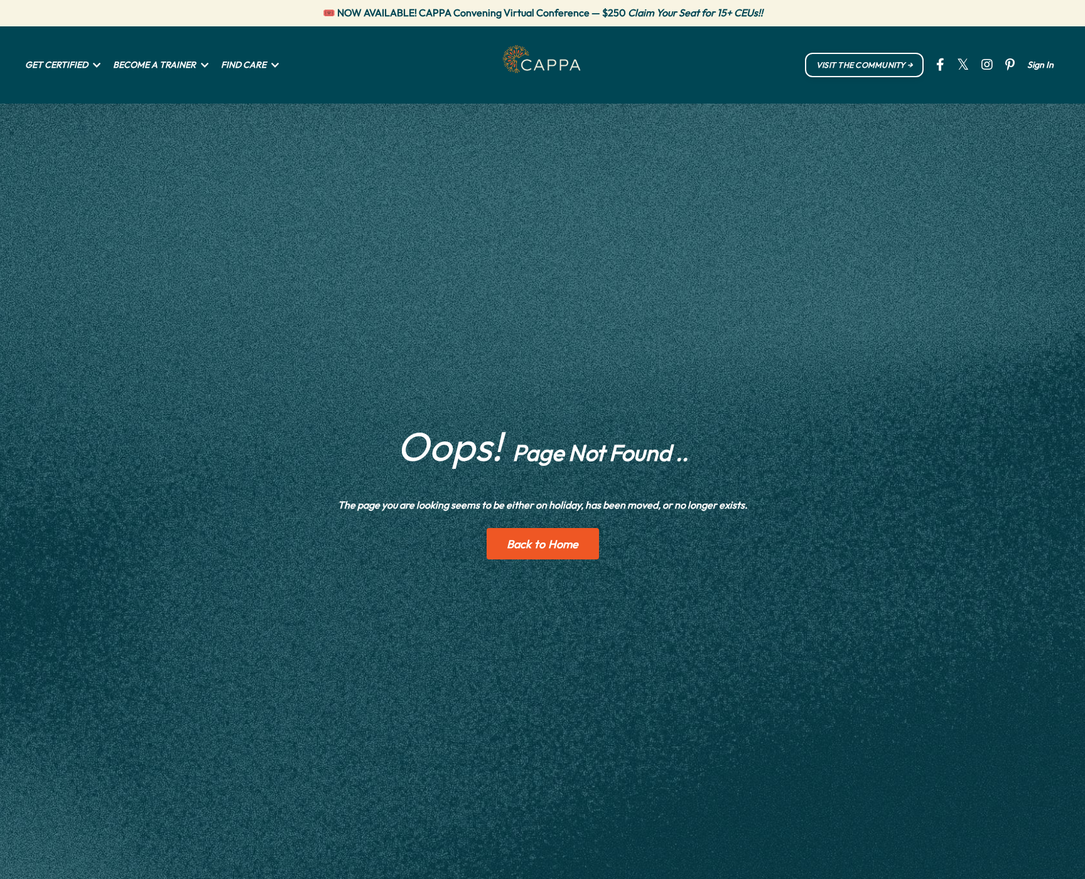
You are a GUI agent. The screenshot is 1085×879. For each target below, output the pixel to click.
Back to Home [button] (543, 544)
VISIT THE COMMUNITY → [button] (864, 65)
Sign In (1040, 64)
